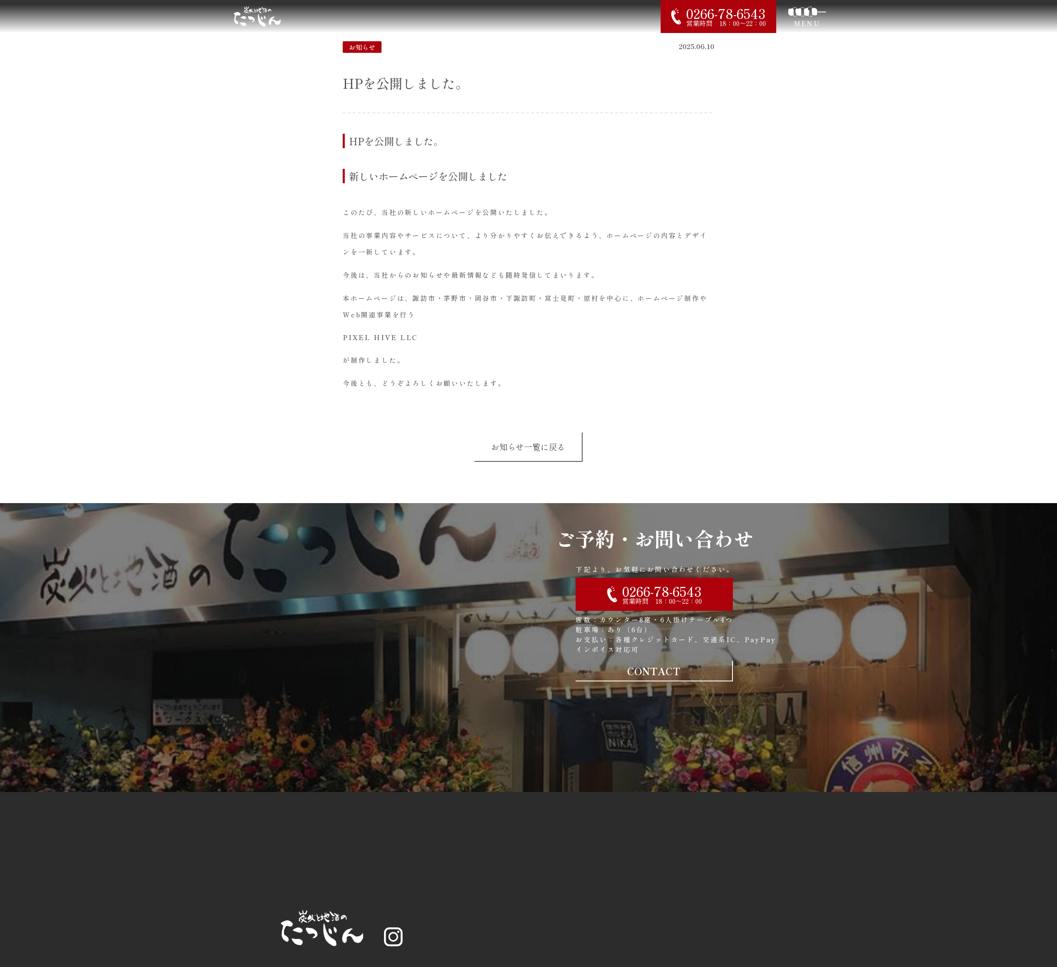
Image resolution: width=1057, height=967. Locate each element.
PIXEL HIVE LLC (380, 337)
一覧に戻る (528, 447)
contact (653, 671)
